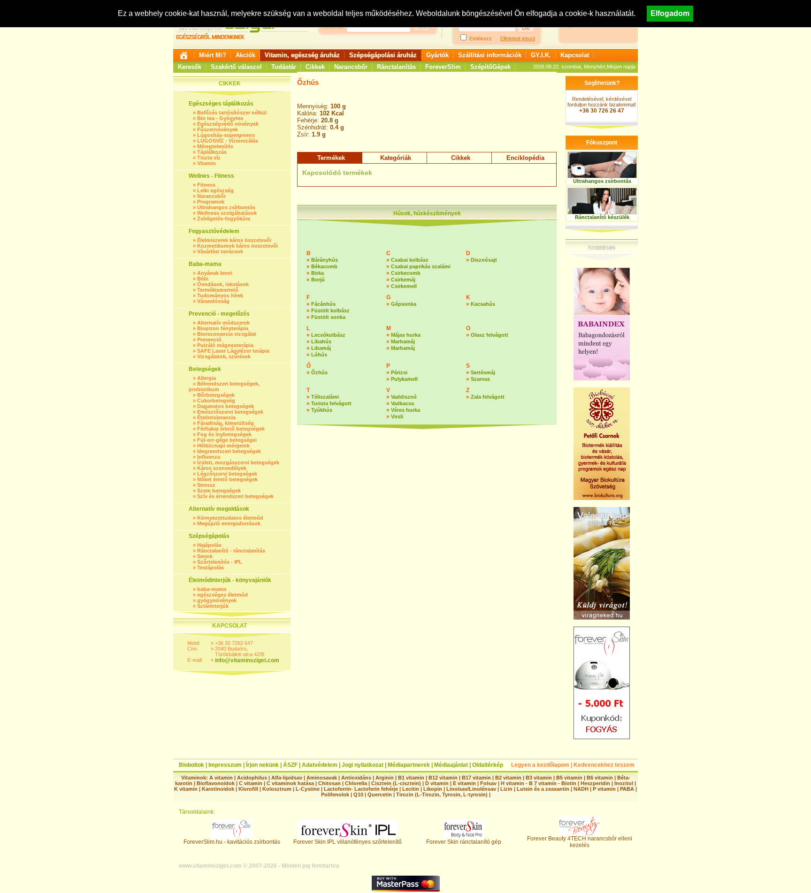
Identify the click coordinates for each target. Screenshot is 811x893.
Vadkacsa (402, 403)
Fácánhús (323, 304)
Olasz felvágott (489, 335)
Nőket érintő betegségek (227, 479)
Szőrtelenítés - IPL (219, 562)
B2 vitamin (508, 777)
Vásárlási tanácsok (220, 251)
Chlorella (356, 783)
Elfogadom (669, 13)
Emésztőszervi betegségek (230, 412)
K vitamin (186, 789)
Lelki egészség (215, 190)
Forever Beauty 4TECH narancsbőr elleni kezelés (579, 841)
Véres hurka (405, 410)
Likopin (432, 789)
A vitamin (221, 777)
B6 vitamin (600, 777)
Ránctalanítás (396, 66)
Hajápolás (209, 545)
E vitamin (464, 783)
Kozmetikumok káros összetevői (237, 246)
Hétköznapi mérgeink (223, 445)
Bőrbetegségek (216, 395)
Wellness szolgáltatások (227, 213)
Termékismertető (217, 290)
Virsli (397, 416)
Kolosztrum (276, 789)
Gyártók (437, 55)
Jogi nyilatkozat (362, 765)
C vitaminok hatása (290, 783)
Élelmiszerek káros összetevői (234, 240)
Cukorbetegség (216, 400)
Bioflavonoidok (216, 783)
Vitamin (206, 163)
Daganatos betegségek (225, 406)
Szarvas (480, 379)
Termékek (331, 157)
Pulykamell (404, 379)
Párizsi (399, 372)
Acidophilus (252, 777)
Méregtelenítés (215, 146)
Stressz (206, 485)
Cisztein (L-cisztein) (396, 783)
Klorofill (248, 789)
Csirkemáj (403, 279)
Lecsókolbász (328, 335)
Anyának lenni (214, 273)
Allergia (206, 378)
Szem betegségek (219, 490)
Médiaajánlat (451, 765)
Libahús (321, 341)
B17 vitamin (476, 777)
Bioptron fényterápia (222, 328)
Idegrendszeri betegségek (229, 451)
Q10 (358, 794)
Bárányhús (324, 260)
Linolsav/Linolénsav (471, 789)
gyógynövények (217, 600)
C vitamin (250, 783)
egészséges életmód (222, 595)
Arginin (384, 777)
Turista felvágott (331, 403)
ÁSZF (290, 765)
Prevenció (209, 339)
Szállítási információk (489, 55)
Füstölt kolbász (330, 310)
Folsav (488, 783)
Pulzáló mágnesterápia (225, 345)
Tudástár (283, 66)
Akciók (245, 55)
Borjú (318, 279)
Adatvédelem (319, 765)
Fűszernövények (217, 129)
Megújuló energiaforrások (228, 523)
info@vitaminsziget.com (247, 660)
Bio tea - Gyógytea (220, 118)
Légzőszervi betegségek (227, 474)
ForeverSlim (443, 66)
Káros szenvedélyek (221, 468)
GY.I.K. (541, 55)
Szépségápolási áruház (383, 55)
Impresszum (225, 765)
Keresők (189, 66)
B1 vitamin (411, 777)
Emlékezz (480, 38)
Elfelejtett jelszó (517, 38)
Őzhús (319, 372)
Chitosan (329, 783)
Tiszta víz (209, 157)
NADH (581, 789)
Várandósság (213, 301)
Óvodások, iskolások (223, 284)
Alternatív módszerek (223, 322)
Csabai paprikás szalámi (421, 266)
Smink (205, 556)
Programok (210, 201)
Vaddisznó (404, 397)
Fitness (206, 185)
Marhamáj (403, 341)
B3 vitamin (539, 777)
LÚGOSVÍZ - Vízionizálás (227, 141)
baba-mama (211, 589)
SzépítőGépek (490, 66)
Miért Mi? (212, 55)
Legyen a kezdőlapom (540, 765)
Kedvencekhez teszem (604, 765)
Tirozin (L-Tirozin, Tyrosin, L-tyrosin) (442, 794)
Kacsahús (483, 304)
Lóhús (319, 354)
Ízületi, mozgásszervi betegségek (238, 462)
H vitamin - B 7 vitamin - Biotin (538, 783)
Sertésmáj (483, 372)
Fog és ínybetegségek (224, 434)
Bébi (202, 278)
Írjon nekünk (262, 765)
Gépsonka (403, 304)
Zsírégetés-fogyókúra (223, 218)
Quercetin (379, 794)
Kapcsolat (574, 55)
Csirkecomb (406, 273)
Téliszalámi (325, 397)
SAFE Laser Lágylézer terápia (233, 351)
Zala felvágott (488, 397)
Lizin (506, 789)
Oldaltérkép (487, 765)
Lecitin (410, 789)
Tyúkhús (321, 410)
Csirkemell (404, 286)
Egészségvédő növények (228, 124)
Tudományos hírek (220, 295)
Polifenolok (335, 794)
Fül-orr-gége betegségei (227, 440)
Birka (317, 273)
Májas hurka (406, 335)
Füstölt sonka (328, 317)
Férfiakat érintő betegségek (231, 428)
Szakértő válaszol (236, 66)
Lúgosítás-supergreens (226, 135)
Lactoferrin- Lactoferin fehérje (361, 789)
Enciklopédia (525, 157)
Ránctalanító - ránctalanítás (231, 550)
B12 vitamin (443, 777)
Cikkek (315, 66)
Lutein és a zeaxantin (543, 789)
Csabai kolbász (409, 260)
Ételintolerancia (216, 417)
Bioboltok (191, 765)
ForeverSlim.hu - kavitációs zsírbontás (232, 842)
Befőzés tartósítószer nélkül (232, 112)
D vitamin (437, 783)
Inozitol (623, 783)
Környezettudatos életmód (230, 518)
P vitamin (605, 789)
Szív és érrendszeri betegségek (235, 496)
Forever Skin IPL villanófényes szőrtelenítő (347, 842)
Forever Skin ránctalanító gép (463, 842)
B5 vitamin (569, 777)
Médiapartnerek (409, 765)
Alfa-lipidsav (286, 777)
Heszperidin (596, 783)
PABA (627, 789)
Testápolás (210, 567)
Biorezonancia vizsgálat (226, 334)
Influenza (208, 457)
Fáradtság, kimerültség (225, 423)
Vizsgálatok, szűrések (224, 356)
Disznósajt (484, 260)
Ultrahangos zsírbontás (226, 207)
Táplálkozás (212, 152)
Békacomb (324, 266)
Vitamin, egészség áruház (302, 55)
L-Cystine (308, 789)
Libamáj (321, 348)
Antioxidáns (356, 777)
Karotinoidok (218, 789)
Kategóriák (395, 157)
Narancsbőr (350, 66)
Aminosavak (321, 777)
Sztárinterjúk (213, 606)
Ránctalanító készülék (602, 217)
